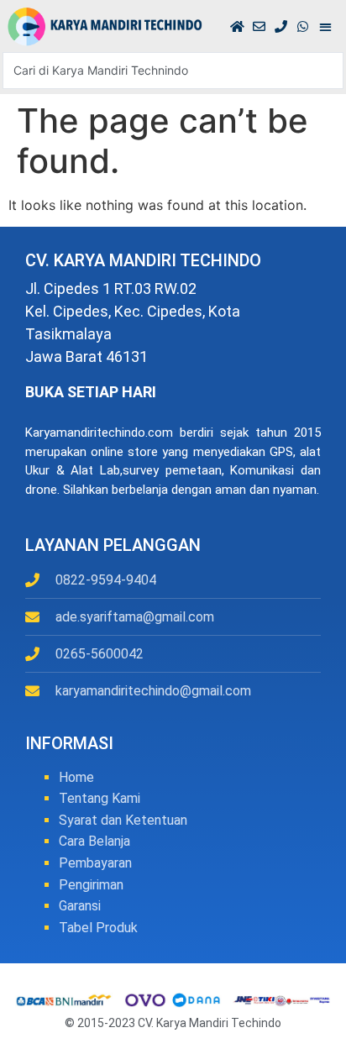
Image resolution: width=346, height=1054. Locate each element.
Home (76, 777)
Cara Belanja (94, 841)
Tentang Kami (99, 798)
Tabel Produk (98, 928)
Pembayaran (95, 863)
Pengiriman (91, 885)
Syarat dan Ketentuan (123, 820)
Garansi (80, 906)
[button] (325, 26)
